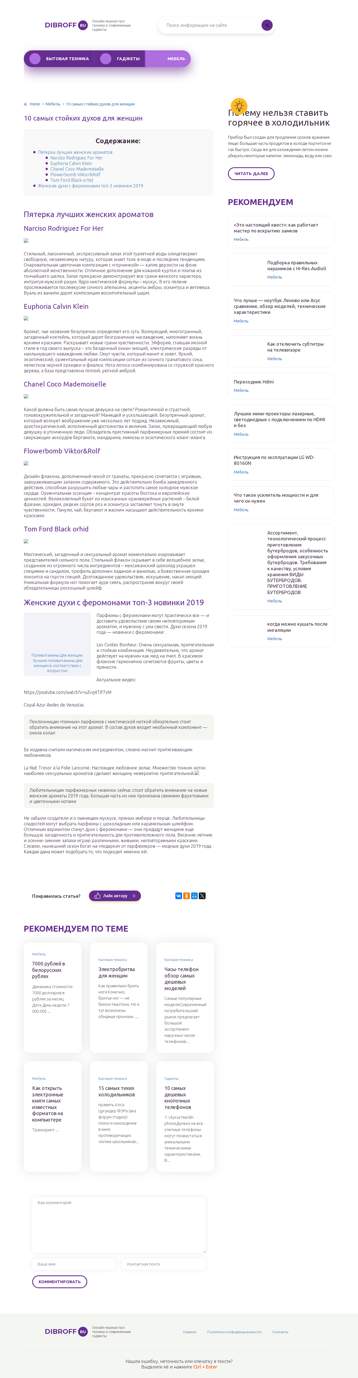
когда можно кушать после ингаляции (297, 626)
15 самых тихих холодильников (116, 1091)
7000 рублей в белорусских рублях (48, 970)
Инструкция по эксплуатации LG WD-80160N (274, 460)
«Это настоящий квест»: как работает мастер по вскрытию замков (276, 227)
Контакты (280, 1332)
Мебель (176, 58)
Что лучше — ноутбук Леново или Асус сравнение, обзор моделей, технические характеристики (280, 306)
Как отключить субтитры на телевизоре (295, 346)
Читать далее (251, 173)
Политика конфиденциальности (234, 1332)
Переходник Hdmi (254, 381)
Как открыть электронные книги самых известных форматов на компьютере (47, 1103)
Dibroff (65, 25)
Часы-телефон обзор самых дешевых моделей (181, 978)
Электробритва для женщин (116, 972)
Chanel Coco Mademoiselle (77, 168)
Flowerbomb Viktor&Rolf (75, 174)
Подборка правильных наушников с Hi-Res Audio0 (296, 265)
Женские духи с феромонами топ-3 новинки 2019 (90, 185)
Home (35, 104)
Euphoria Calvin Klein (71, 163)
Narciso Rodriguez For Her (76, 157)
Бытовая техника (67, 58)
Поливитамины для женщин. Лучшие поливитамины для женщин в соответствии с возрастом (57, 663)
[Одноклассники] (186, 895)
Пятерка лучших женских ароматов (75, 152)
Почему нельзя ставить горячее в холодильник (279, 117)
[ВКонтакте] (178, 895)
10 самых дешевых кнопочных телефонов (177, 1097)
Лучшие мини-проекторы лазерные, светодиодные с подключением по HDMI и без (279, 419)
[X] (202, 895)
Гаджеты (128, 58)
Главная (189, 1332)
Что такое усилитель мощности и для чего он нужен (276, 497)
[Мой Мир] (194, 895)
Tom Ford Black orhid (71, 180)
